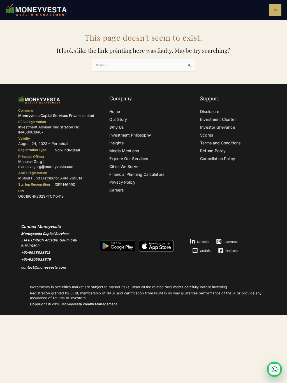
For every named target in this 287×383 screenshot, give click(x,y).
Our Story (118, 119)
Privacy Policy (122, 182)
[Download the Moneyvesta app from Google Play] (117, 246)
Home (114, 111)
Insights (116, 142)
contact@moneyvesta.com (43, 267)
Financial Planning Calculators (136, 174)
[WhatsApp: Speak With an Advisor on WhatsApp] (274, 369)
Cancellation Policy (217, 158)
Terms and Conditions (220, 142)
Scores (206, 135)
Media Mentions (124, 150)
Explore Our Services (128, 158)
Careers (116, 190)
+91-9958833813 (35, 252)
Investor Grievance (217, 127)
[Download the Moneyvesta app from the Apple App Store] (156, 246)
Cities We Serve (123, 166)
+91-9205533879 (36, 259)
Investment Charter (218, 119)
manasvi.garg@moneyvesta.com (46, 166)
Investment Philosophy (130, 135)
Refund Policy (213, 150)
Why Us (116, 127)
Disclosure (209, 111)
